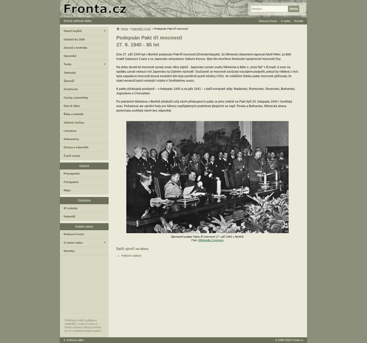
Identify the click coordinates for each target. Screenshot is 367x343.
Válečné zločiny (74, 122)
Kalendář (69, 216)
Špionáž (69, 80)
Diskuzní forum (74, 234)
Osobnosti (71, 89)
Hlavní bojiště (73, 30)
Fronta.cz (297, 340)
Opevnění (70, 55)
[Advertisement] (208, 297)
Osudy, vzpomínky (76, 97)
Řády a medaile (74, 114)
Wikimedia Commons (211, 240)
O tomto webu (73, 242)
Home (124, 28)
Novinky (69, 250)
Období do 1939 (74, 39)
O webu (285, 20)
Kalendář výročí (141, 28)
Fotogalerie (71, 181)
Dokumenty (71, 139)
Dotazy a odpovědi (76, 147)
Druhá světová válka (77, 21)
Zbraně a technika (75, 47)
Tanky (67, 64)
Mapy (67, 190)
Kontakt (298, 20)
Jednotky (70, 72)
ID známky (70, 208)
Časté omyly (72, 155)
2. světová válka (74, 340)
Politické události (131, 255)
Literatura (70, 130)
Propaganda (72, 173)
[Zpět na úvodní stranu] (97, 8)
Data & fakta (72, 105)
